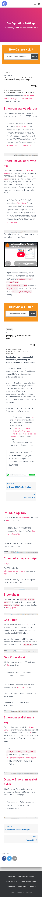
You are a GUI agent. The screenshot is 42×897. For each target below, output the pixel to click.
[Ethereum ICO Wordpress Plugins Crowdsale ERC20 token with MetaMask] (5, 3)
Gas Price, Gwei (14, 657)
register (9, 520)
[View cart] (39, 4)
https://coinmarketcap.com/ (14, 571)
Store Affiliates (11, 881)
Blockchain (11, 594)
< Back (7, 72)
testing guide (11, 608)
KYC (30, 733)
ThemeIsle (28, 892)
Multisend (11, 876)
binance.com (11, 145)
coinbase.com (26, 145)
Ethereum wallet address (21, 108)
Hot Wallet (21, 126)
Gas (27, 625)
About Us (33, 887)
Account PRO (10, 887)
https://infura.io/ (24, 518)
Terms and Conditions (28, 881)
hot (14, 420)
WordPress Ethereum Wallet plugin (21, 758)
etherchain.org (22, 688)
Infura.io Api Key (15, 513)
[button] (34, 85)
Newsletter (22, 887)
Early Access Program (26, 876)
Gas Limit (10, 620)
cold (32, 417)
